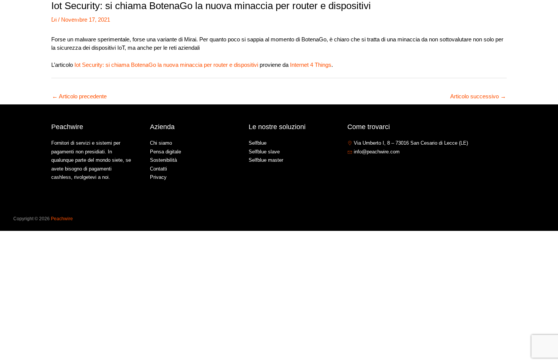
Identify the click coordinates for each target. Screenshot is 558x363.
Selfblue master (266, 160)
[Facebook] (350, 168)
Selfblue (257, 143)
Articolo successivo (478, 96)
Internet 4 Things (310, 65)
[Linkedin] (373, 168)
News (465, 16)
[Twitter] (362, 168)
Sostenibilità (163, 160)
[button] (443, 17)
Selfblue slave (264, 152)
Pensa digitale (165, 152)
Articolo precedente (79, 96)
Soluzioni (428, 16)
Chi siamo (393, 16)
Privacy (158, 177)
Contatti (493, 16)
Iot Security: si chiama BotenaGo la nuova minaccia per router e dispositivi (166, 65)
